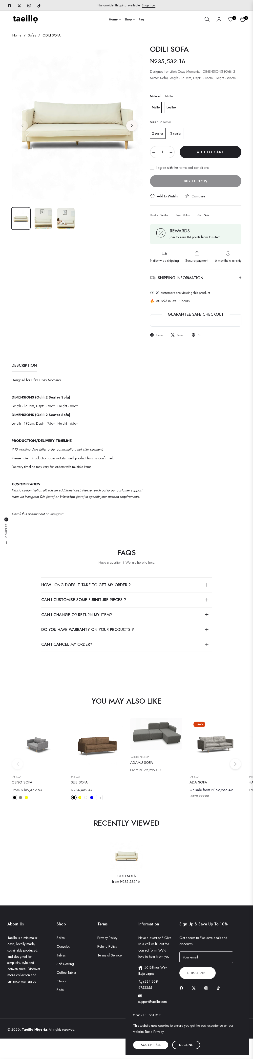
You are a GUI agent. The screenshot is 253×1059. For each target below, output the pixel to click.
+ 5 (99, 797)
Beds (60, 989)
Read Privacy (154, 1031)
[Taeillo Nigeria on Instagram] (207, 988)
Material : (161, 96)
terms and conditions (194, 167)
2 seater (157, 133)
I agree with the (182, 167)
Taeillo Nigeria (139, 757)
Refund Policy (107, 946)
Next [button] (131, 125)
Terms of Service (109, 955)
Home (16, 35)
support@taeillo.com (152, 1001)
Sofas (32, 35)
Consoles (63, 946)
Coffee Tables (66, 972)
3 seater (176, 133)
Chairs (61, 981)
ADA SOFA (198, 782)
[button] (207, 19)
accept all (151, 1045)
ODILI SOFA (126, 876)
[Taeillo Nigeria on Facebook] (182, 988)
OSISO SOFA (22, 782)
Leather (172, 107)
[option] (77, 122)
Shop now (148, 5)
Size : (160, 122)
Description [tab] (24, 365)
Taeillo (16, 777)
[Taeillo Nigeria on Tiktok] (219, 988)
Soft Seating (65, 963)
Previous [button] (22, 125)
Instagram (57, 513)
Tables (61, 955)
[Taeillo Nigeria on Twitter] (195, 988)
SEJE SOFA (79, 782)
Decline (186, 1045)
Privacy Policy (107, 937)
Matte (156, 107)
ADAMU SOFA (141, 762)
